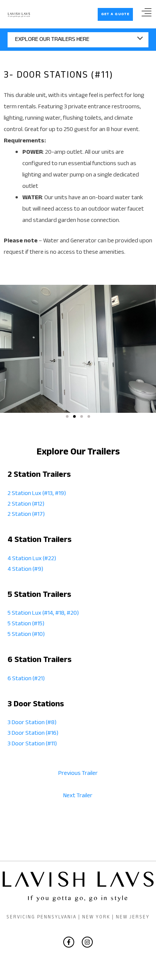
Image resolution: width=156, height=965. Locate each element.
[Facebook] (68, 942)
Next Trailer (77, 796)
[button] (115, 14)
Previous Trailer (78, 773)
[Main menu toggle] (146, 15)
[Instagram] (87, 942)
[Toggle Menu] (78, 39)
